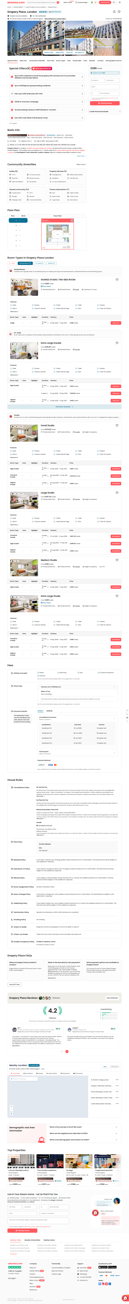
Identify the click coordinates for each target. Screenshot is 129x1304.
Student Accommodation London (19, 1245)
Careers (32, 1274)
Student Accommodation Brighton (46, 1248)
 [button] (39, 31)
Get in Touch (105, 2)
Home (9, 7)
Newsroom (33, 1290)
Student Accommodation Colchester (20, 1251)
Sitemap (30, 1299)
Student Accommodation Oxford (100, 1248)
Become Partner (57, 1271)
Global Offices (36, 1271)
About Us (33, 1268)
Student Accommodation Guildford (101, 1245)
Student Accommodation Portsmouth (74, 1251)
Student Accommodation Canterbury (47, 1251)
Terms (9, 1299)
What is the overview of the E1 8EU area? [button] (66, 1127)
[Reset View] (11, 1113)
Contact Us (83, 1280)
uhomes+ (35, 1287)
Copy (42, 1069)
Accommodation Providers (61, 1268)
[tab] (77, 687)
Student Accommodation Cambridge (74, 1248)
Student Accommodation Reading (19, 1248)
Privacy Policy (111, 98)
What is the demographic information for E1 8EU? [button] (69, 1140)
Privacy (14, 1299)
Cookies (19, 1299)
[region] (48, 1097)
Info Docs (25, 1299)
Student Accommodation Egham (73, 1245)
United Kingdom (17, 7)
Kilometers (114, 1067)
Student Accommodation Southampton (102, 1251)
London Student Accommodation (35, 7)
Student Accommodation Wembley (47, 1245)
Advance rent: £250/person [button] (51, 687)
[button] (81, 2)
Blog (31, 1283)
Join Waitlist (116, 469)
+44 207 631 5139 (85, 1277)
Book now (116, 323)
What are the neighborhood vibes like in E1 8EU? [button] (69, 1133)
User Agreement (96, 99)
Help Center (84, 1271)
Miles (105, 1067)
